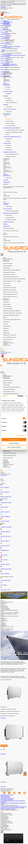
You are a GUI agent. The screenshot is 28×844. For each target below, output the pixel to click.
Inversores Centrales (5, 608)
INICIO (5, 21)
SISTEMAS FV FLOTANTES (9, 64)
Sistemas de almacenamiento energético (9, 613)
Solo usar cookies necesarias (14, 447)
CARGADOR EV (7, 143)
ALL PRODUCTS (7, 113)
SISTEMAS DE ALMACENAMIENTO (11, 46)
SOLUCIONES (6, 23)
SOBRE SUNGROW (7, 22)
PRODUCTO (6, 83)
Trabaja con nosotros (7, 208)
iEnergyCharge (4, 625)
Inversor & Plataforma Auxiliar (7, 629)
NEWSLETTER (6, 226)
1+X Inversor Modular (5, 609)
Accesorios (3, 619)
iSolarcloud (5, 95)
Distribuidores (8, 797)
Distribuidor (5, 28)
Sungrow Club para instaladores (9, 33)
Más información (6, 24)
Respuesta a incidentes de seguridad (8, 808)
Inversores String (4, 606)
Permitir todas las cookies (14, 439)
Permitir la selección (14, 443)
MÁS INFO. (3, 6)
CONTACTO (6, 203)
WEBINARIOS (6, 182)
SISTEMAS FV (6, 37)
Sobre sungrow (4, 799)
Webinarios (3, 796)
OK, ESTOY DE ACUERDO (7, 8)
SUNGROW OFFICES (5, 806)
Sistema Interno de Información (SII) (10, 213)
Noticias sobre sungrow (9, 794)
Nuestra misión (11, 798)
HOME (4, 257)
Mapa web (13, 806)
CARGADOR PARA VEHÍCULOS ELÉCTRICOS (14, 55)
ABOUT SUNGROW (8, 259)
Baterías (2, 615)
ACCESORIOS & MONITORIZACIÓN (12, 136)
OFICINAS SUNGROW (8, 221)
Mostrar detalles (20, 435)
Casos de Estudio (4, 798)
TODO (2, 604)
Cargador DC (3, 624)
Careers (2, 794)
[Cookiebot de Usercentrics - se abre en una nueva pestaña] (17, 396)
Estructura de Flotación (5, 630)
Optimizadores (4, 605)
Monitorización (4, 618)
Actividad (3, 797)
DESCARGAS (4, 353)
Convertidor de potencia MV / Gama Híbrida (10, 612)
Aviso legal (17, 806)
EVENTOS (5, 174)
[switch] (25, 422)
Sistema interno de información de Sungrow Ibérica (13, 807)
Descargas (7, 796)
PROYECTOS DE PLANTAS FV (10, 65)
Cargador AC (3, 623)
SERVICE (5, 224)
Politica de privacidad (19, 807)
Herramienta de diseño (8, 91)
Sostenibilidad (10, 799)
